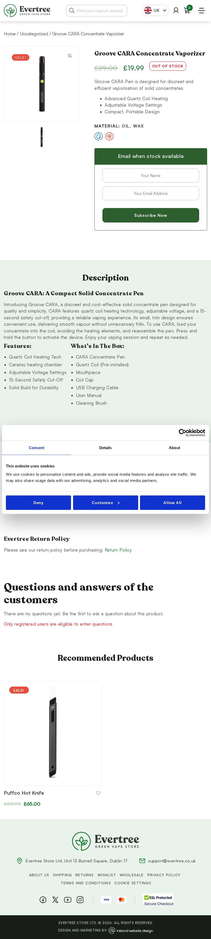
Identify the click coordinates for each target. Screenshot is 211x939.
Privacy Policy (164, 875)
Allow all (172, 502)
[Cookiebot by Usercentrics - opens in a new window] (182, 433)
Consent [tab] (36, 447)
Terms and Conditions (86, 883)
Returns (84, 875)
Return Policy (118, 550)
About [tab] (174, 447)
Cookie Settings (133, 883)
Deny (38, 502)
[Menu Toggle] (201, 10)
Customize (102, 502)
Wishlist (107, 875)
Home (10, 33)
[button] (98, 793)
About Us (39, 875)
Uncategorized (34, 33)
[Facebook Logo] (43, 899)
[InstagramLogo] (80, 899)
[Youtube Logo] (67, 899)
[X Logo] (55, 899)
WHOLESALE (132, 875)
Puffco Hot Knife (24, 793)
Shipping (62, 875)
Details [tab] (105, 447)
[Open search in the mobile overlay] (96, 11)
